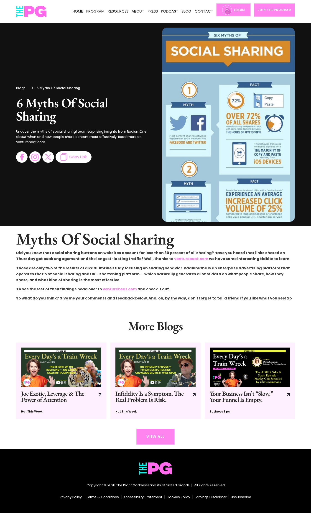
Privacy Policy (71, 497)
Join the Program (274, 10)
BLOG (186, 11)
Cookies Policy (178, 497)
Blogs (20, 88)
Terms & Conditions (102, 497)
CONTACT (204, 11)
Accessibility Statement (142, 497)
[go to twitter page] (48, 157)
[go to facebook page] (22, 157)
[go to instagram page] (35, 157)
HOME (77, 11)
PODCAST (169, 11)
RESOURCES (118, 11)
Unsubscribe (241, 497)
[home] (31, 11)
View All (155, 436)
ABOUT (138, 11)
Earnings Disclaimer (211, 497)
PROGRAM (95, 11)
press (153, 11)
